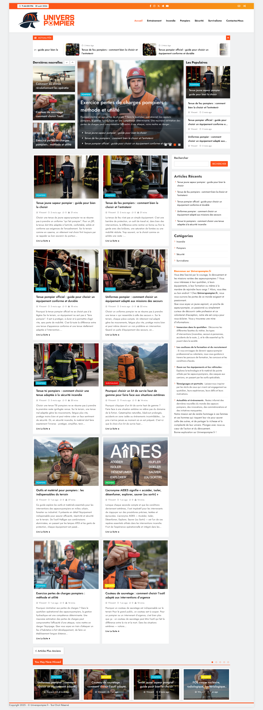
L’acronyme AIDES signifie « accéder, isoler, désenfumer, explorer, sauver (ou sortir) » (133, 492)
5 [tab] (228, 662)
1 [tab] (166, 145)
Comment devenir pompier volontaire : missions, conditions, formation (124, 106)
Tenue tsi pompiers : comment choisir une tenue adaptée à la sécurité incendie (62, 393)
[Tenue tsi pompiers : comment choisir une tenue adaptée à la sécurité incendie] (66, 364)
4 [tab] (179, 145)
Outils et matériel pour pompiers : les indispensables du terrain (60, 492)
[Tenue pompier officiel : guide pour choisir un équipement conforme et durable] (127, 49)
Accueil (138, 20)
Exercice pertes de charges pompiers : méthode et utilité (53, 114)
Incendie (170, 20)
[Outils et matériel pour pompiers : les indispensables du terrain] (66, 461)
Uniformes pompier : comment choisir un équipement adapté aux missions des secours (206, 141)
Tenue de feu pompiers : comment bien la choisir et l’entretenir (118, 138)
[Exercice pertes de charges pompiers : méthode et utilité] (66, 564)
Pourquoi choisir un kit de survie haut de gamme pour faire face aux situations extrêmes (135, 393)
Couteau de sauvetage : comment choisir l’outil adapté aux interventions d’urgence (135, 595)
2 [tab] (170, 145)
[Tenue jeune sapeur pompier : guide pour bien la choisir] (66, 177)
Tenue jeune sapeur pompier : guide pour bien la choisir (115, 133)
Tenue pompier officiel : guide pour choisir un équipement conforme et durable (207, 124)
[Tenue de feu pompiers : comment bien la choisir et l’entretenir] (50, 49)
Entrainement (154, 20)
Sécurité (199, 20)
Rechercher (181, 158)
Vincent (194, 112)
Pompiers (185, 20)
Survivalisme (215, 20)
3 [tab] (175, 145)
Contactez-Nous (234, 20)
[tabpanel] (130, 104)
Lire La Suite (42, 240)
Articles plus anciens (49, 651)
